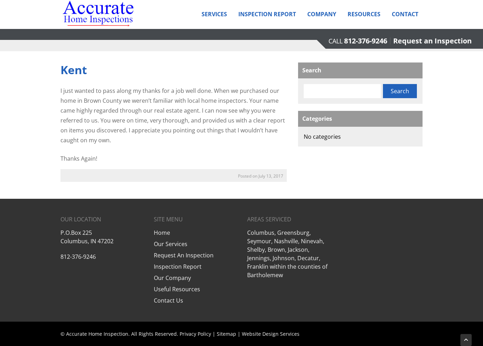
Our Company (172, 278)
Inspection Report (267, 14)
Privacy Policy (195, 333)
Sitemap (226, 333)
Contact (405, 14)
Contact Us (168, 300)
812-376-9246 (365, 41)
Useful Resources (177, 289)
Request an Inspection (432, 41)
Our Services (170, 244)
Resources (364, 14)
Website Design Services (270, 333)
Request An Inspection (184, 255)
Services (214, 14)
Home (162, 233)
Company (321, 14)
